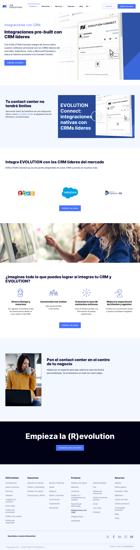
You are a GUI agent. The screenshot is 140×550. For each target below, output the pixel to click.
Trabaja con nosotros (10, 500)
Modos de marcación (97, 492)
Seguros (52, 491)
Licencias (75, 491)
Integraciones (77, 516)
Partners (9, 491)
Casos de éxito (121, 499)
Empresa (71, 6)
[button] (96, 116)
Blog (81, 6)
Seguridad (75, 521)
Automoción (54, 504)
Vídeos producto (122, 504)
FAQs (117, 518)
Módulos (75, 487)
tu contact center (25, 114)
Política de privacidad (10, 511)
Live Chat (97, 508)
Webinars (119, 495)
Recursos (58, 6)
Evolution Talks (121, 491)
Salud (51, 487)
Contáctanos (11, 483)
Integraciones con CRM (79, 511)
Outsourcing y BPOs (36, 495)
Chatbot (96, 512)
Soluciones (46, 6)
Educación (53, 508)
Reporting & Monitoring (76, 505)
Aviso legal (10, 506)
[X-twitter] (107, 536)
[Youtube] (131, 536)
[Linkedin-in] (119, 536)
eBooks (118, 483)
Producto (32, 6)
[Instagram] (125, 536)
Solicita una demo (79, 483)
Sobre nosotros (12, 487)
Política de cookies (13, 516)
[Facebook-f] (113, 536)
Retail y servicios (56, 495)
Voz (94, 487)
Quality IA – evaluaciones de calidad (78, 497)
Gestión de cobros (35, 491)
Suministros (54, 499)
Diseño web (115, 546)
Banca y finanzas (56, 483)
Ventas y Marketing (35, 487)
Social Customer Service (100, 498)
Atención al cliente (35, 483)
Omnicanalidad (99, 483)
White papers (120, 487)
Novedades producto (120, 509)
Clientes (9, 495)
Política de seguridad (10, 521)
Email (95, 504)
